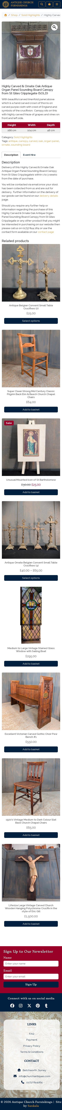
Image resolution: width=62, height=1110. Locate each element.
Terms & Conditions (31, 1051)
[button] (54, 27)
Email (8, 970)
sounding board (20, 144)
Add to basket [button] (31, 409)
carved (33, 140)
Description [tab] (11, 154)
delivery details (49, 195)
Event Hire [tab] (29, 154)
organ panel (51, 140)
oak (40, 140)
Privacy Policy (31, 1045)
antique (13, 140)
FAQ (31, 1033)
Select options (31, 320)
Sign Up (31, 984)
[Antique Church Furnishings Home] (6, 4)
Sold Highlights (30, 15)
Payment (31, 1039)
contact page (46, 231)
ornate (6, 144)
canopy (23, 140)
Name (8, 957)
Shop (14, 15)
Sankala (33, 1105)
